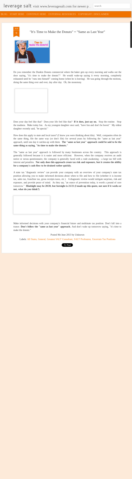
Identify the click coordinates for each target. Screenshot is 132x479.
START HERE (17, 14)
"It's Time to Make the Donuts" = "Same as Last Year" (67, 32)
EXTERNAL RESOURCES (62, 14)
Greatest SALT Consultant (60, 239)
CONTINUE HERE (36, 14)
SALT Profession (82, 239)
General (42, 239)
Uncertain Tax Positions (103, 239)
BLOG (4, 14)
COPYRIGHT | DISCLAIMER (93, 14)
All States (32, 239)
